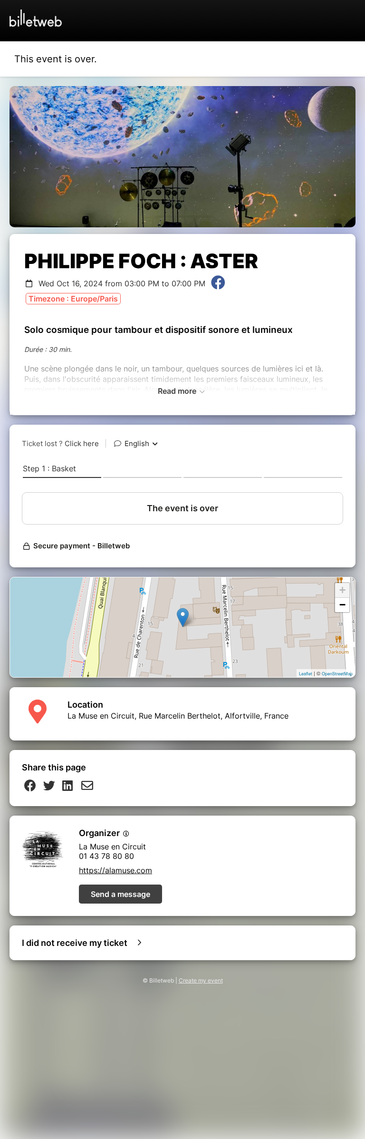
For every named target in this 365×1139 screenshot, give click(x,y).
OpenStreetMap (337, 674)
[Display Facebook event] (218, 283)
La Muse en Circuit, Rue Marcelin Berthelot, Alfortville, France (177, 715)
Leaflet (305, 674)
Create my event (201, 980)
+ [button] (342, 590)
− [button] (342, 605)
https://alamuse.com (115, 870)
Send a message (120, 894)
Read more (178, 391)
